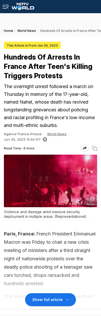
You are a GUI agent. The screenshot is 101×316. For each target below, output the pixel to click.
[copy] (94, 148)
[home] (23, 5)
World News (57, 134)
